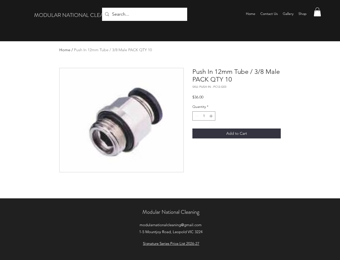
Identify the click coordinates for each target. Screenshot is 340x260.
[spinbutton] (203, 116)
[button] (317, 11)
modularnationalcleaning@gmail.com (171, 224)
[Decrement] (196, 116)
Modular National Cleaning (170, 212)
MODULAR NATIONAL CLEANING (75, 15)
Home (64, 49)
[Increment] (211, 116)
